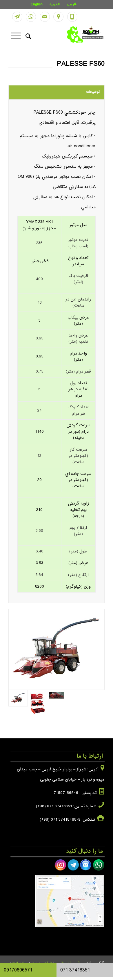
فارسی (71, 4)
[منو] (14, 36)
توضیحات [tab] (93, 92)
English (37, 4)
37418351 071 (75, 970)
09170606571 (18, 970)
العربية (55, 4)
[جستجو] (27, 36)
